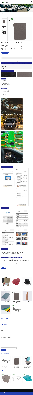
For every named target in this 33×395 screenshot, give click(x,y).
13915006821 (4, 49)
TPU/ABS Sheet (25, 13)
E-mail (13, 393)
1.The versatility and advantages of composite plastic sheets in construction (14, 322)
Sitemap (16, 392)
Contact (21, 393)
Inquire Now (5, 52)
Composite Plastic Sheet (18, 13)
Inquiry (29, 393)
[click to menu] (31, 2)
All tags (19, 392)
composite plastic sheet (5, 270)
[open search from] (29, 1)
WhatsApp (4, 393)
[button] (4, 41)
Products (12, 13)
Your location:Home (6, 13)
